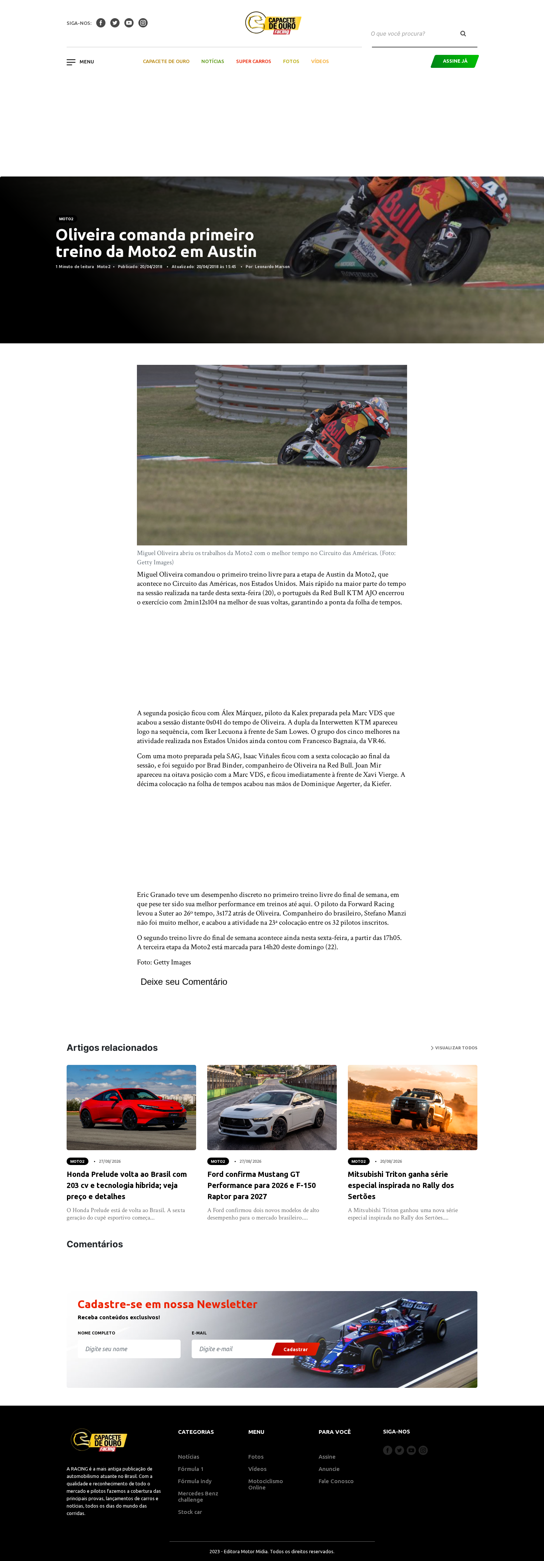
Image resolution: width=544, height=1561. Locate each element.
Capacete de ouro (166, 61)
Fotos (291, 61)
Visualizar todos (455, 1048)
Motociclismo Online (265, 1484)
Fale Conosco (336, 1481)
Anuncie (329, 1469)
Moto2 (66, 219)
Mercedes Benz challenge (198, 1496)
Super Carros (253, 61)
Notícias (212, 61)
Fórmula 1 (191, 1469)
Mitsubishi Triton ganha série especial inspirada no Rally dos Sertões (401, 1185)
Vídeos (320, 61)
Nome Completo (96, 1333)
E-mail (199, 1333)
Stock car (190, 1512)
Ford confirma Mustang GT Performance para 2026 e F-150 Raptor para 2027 (261, 1185)
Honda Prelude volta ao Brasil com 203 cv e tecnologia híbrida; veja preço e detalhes (127, 1185)
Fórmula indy (195, 1481)
